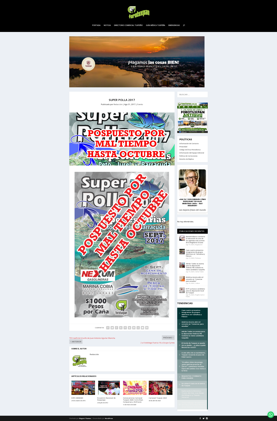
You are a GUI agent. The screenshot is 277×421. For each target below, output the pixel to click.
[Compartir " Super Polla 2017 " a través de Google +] (116, 328)
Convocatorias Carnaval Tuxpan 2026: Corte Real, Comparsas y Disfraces (133, 400)
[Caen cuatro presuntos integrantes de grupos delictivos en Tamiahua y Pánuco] (182, 251)
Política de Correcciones (188, 156)
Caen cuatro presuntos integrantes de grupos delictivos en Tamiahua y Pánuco (195, 253)
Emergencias (174, 25)
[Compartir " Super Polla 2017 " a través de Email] (142, 328)
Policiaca (198, 258)
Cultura (197, 283)
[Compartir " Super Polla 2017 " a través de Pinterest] (125, 328)
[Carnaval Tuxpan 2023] (160, 388)
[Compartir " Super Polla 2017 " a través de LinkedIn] (129, 328)
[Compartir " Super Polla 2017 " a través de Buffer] (134, 328)
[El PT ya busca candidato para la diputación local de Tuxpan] (182, 290)
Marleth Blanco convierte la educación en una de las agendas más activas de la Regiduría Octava (195, 240)
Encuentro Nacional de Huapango (106, 399)
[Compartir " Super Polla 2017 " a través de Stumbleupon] (138, 328)
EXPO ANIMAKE (77, 398)
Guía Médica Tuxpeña (155, 25)
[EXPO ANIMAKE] (83, 388)
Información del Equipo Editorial (191, 153)
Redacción (118, 104)
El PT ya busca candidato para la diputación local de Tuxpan (195, 291)
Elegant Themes (85, 418)
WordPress (109, 418)
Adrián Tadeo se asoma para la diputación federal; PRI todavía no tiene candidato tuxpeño (195, 267)
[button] (270, 415)
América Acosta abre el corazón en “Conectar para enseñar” (194, 279)
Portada (96, 25)
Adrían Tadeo (199, 272)
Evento (140, 104)
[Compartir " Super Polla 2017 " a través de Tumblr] (121, 328)
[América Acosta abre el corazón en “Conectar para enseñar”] (182, 278)
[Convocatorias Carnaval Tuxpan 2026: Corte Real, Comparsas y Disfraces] (135, 388)
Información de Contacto (189, 143)
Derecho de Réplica (186, 159)
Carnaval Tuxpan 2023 (158, 398)
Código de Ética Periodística (190, 150)
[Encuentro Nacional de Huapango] (109, 388)
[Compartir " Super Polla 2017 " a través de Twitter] (112, 328)
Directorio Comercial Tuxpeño (128, 25)
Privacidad (183, 147)
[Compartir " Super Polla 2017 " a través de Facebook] (108, 328)
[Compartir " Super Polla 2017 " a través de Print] (147, 328)
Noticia (107, 25)
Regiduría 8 (198, 245)
